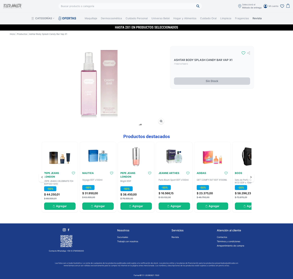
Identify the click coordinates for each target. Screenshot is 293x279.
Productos (22, 34)
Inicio (12, 34)
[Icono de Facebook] (68, 229)
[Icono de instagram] (64, 229)
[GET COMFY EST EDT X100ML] (212, 156)
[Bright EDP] (136, 156)
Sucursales (122, 237)
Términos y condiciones (228, 241)
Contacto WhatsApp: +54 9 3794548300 (66, 251)
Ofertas (69, 18)
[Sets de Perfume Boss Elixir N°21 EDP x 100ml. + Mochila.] (250, 156)
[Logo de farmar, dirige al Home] (13, 6)
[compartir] (248, 53)
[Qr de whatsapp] (66, 241)
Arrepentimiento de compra (230, 245)
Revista (257, 18)
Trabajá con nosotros (127, 241)
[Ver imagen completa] (161, 121)
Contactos (222, 237)
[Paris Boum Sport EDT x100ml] (174, 156)
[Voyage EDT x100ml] (98, 156)
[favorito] (243, 53)
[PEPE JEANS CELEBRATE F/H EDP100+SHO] (60, 156)
